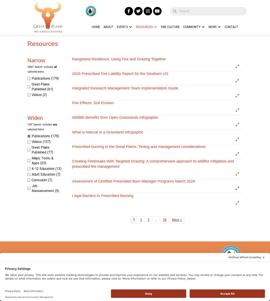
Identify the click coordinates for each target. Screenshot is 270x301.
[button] (129, 11)
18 (164, 220)
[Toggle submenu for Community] (203, 27)
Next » (177, 220)
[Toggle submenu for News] (219, 27)
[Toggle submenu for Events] (131, 27)
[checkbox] (45, 78)
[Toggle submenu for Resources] (155, 27)
